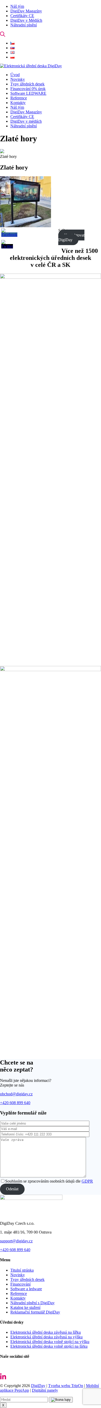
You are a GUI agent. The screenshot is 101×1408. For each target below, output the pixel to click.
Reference (18, 1293)
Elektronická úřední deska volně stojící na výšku (49, 1341)
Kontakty (18, 1298)
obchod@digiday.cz (16, 1094)
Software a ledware (26, 1289)
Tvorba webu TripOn (65, 1385)
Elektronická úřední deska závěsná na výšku (46, 1337)
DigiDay (38, 1385)
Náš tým (17, 6)
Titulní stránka (22, 1270)
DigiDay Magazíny (26, 11)
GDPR (87, 1181)
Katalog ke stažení (25, 1307)
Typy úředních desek (27, 1279)
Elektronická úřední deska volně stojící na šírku (49, 1346)
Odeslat (12, 1189)
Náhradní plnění (23, 25)
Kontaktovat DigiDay (71, 237)
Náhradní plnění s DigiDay (32, 1303)
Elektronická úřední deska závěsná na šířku (45, 1332)
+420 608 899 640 (15, 1103)
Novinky (17, 1275)
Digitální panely (45, 1390)
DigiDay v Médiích (26, 20)
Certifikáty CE (22, 15)
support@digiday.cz (16, 1241)
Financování (20, 1284)
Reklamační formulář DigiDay (35, 1312)
